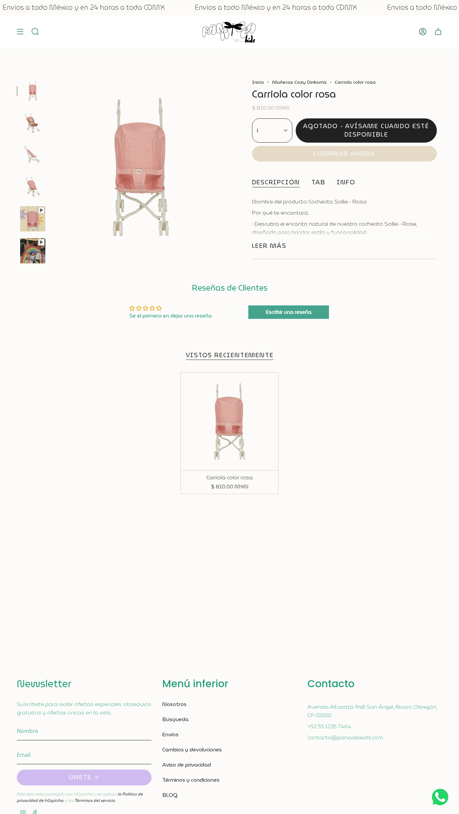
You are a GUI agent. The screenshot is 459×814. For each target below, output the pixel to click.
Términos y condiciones (190, 780)
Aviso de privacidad (186, 765)
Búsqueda (175, 719)
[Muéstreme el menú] (20, 32)
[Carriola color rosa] (230, 422)
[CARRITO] (438, 32)
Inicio (258, 82)
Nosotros (174, 704)
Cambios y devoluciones (192, 749)
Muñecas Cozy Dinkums (299, 82)
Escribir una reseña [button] (288, 312)
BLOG (169, 795)
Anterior (52, 167)
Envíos (170, 734)
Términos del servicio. (95, 800)
